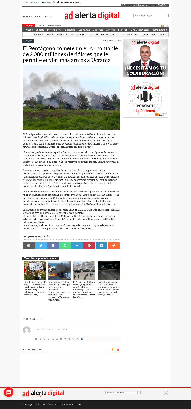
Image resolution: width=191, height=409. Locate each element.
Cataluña (80, 34)
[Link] (69, 339)
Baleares (70, 34)
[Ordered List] (53, 339)
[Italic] (40, 339)
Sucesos (122, 29)
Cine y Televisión (139, 29)
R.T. (105, 41)
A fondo (110, 29)
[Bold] (36, 339)
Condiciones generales (62, 2)
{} (73, 338)
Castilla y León (92, 34)
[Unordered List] (57, 339)
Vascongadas (132, 34)
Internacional (54, 29)
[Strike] (49, 339)
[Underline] (44, 339)
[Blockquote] (61, 339)
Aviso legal (46, 2)
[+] (77, 338)
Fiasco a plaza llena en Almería (48, 26)
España (40, 29)
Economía (84, 29)
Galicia (121, 34)
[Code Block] (65, 339)
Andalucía (60, 34)
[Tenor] (82, 339)
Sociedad (70, 29)
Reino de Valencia (108, 34)
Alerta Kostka (159, 29)
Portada (28, 29)
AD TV (162, 34)
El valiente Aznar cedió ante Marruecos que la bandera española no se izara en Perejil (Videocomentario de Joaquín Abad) (35, 288)
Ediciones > (39, 34)
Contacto (77, 2)
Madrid (50, 34)
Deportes (98, 29)
